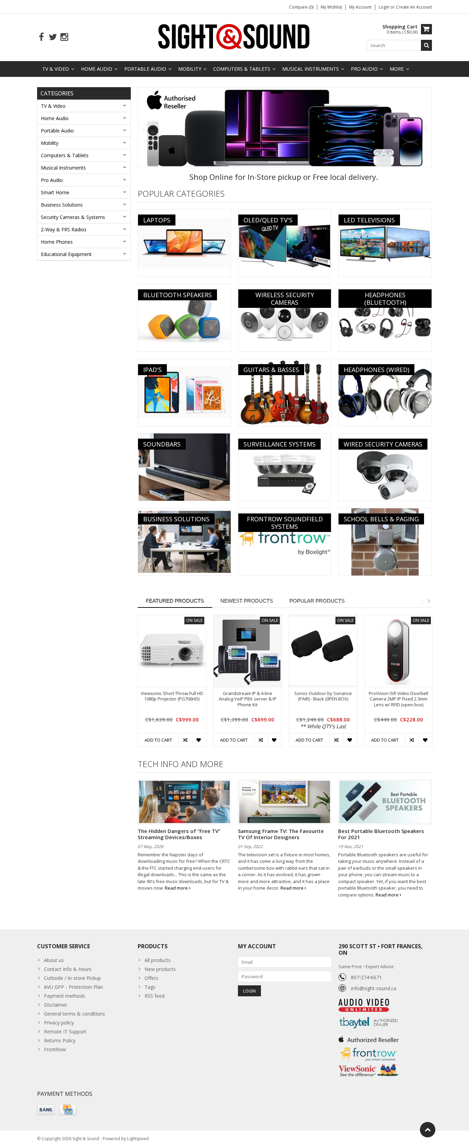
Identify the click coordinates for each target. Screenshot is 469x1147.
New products (160, 969)
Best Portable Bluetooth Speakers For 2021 (381, 834)
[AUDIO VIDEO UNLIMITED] (364, 1002)
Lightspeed (138, 1139)
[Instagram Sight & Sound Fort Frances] (64, 37)
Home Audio (96, 69)
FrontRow (55, 1049)
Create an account (414, 7)
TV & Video (55, 69)
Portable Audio (145, 69)
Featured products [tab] (175, 601)
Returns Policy (60, 1040)
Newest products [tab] (246, 601)
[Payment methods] (46, 1109)
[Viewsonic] (369, 1065)
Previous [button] (422, 601)
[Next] (425, 129)
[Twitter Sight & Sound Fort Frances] (52, 37)
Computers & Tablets (241, 69)
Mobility (189, 69)
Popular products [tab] (317, 601)
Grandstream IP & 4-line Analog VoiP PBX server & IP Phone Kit (247, 699)
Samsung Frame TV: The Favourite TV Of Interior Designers (281, 834)
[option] (172, 684)
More (397, 69)
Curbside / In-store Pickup (72, 978)
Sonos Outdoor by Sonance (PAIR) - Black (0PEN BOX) (323, 696)
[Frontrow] (369, 1047)
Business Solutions (62, 204)
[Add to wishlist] (199, 739)
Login (384, 7)
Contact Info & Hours (68, 969)
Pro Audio (364, 69)
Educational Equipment (66, 254)
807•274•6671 (366, 977)
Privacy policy (59, 1022)
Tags (150, 987)
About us (54, 960)
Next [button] (429, 601)
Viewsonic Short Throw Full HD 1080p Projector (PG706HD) (172, 696)
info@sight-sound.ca (373, 988)
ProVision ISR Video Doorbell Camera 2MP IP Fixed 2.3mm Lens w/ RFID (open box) (398, 699)
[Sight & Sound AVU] (234, 36)
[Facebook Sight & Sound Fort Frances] (41, 37)
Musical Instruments (310, 69)
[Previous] (144, 129)
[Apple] (285, 127)
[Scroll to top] (427, 1129)
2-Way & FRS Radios (64, 229)
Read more (177, 888)
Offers (151, 978)
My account (360, 7)
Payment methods (64, 996)
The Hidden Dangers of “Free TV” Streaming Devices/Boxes (179, 834)
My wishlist (331, 7)
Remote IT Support (65, 1031)
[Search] (426, 45)
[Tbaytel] (369, 1015)
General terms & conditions (74, 1013)
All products (158, 960)
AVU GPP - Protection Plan (73, 987)
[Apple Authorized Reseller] (369, 1037)
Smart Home (55, 192)
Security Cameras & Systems (73, 217)
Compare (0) (301, 7)
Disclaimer (55, 1004)
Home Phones (57, 242)
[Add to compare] (185, 739)
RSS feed (154, 996)
